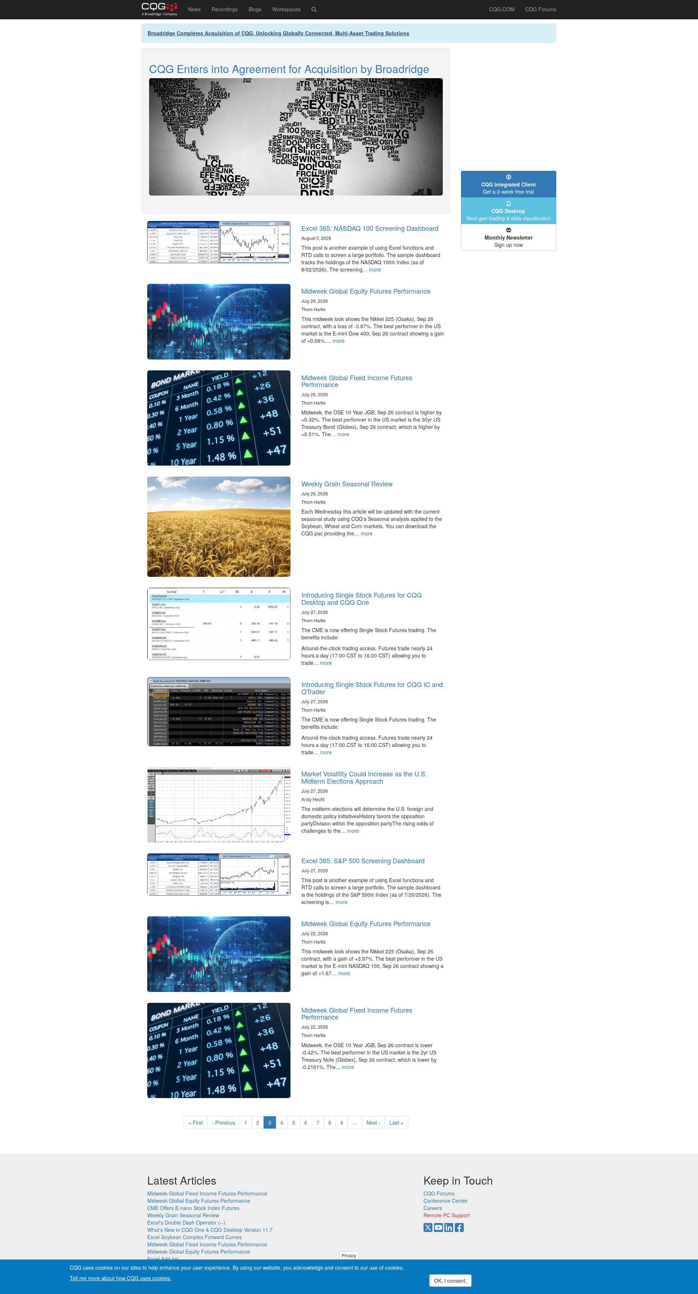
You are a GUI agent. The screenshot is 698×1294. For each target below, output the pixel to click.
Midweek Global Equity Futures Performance (365, 291)
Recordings (225, 9)
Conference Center (446, 1200)
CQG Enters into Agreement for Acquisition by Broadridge (289, 68)
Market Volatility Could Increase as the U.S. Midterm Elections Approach (364, 777)
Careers (433, 1207)
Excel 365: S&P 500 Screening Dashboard (363, 860)
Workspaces (286, 9)
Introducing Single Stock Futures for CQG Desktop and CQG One (361, 598)
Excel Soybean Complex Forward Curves (194, 1237)
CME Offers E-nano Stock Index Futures (193, 1207)
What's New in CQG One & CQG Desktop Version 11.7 (210, 1229)
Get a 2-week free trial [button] (508, 188)
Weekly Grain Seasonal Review (347, 483)
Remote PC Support (447, 1215)
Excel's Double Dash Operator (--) (186, 1222)
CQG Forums (540, 9)
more (375, 269)
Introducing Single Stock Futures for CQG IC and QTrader (372, 687)
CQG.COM (501, 9)
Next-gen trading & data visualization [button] (508, 214)
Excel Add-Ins (163, 1258)
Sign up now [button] (509, 241)
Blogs (255, 9)
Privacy (349, 1255)
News (194, 9)
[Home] (162, 9)
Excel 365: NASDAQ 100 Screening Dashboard (369, 228)
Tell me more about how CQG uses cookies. (120, 1278)
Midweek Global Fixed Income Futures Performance (356, 381)
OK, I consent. (450, 1280)
